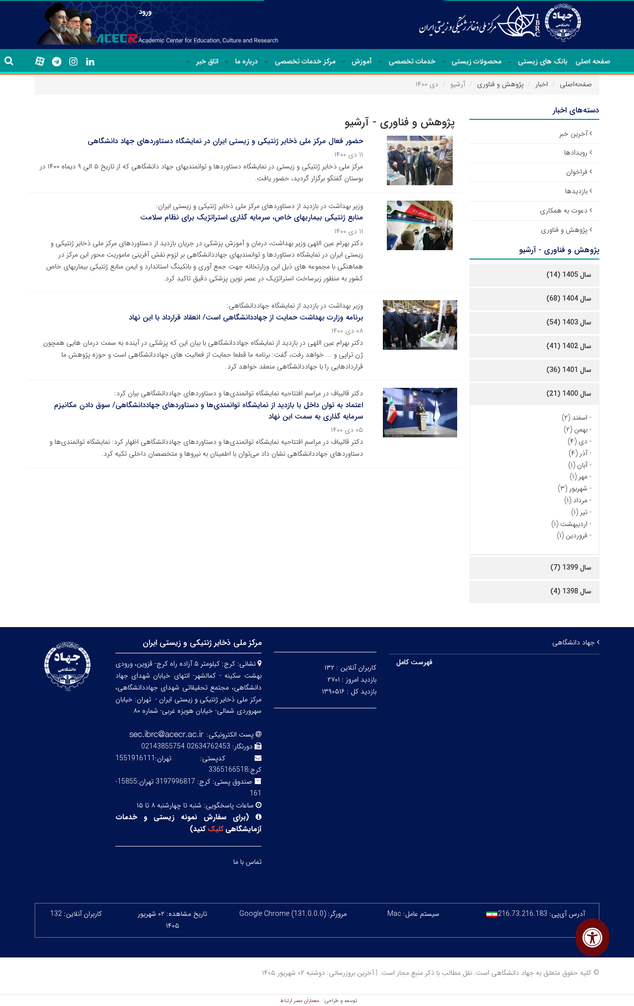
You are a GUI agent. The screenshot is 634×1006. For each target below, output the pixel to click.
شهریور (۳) (572, 488)
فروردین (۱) (572, 535)
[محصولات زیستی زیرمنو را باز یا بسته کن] (443, 62)
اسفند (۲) (574, 417)
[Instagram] (73, 61)
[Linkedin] (90, 61)
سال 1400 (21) (568, 393)
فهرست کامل (414, 662)
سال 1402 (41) (568, 346)
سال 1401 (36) (568, 370)
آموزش (362, 61)
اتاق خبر (207, 61)
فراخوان (576, 171)
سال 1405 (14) (568, 274)
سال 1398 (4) (570, 591)
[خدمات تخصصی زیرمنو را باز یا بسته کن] (380, 62)
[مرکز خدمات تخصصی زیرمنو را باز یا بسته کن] (266, 62)
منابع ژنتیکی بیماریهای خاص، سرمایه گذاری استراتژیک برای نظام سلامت (251, 217)
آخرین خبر (573, 133)
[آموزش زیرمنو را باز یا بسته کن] (343, 62)
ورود (145, 11)
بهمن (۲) (575, 429)
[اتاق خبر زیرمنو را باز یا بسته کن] (188, 62)
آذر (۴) (578, 453)
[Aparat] (39, 61)
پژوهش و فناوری (500, 84)
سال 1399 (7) (570, 567)
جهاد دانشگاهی (574, 642)
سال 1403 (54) (568, 322)
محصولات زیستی (476, 61)
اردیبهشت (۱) (569, 524)
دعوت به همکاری (563, 210)
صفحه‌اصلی (576, 84)
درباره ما (246, 61)
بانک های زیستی (543, 61)
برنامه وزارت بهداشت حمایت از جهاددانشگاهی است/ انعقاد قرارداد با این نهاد (246, 317)
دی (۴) (577, 441)
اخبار (541, 84)
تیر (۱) (579, 512)
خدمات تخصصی (412, 61)
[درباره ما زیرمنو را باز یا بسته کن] (226, 62)
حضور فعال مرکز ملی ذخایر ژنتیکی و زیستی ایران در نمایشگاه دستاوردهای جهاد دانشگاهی (225, 141)
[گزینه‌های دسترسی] (592, 937)
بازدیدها (576, 191)
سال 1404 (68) (568, 298)
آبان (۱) (577, 465)
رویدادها (575, 152)
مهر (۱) (578, 476)
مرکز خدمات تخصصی (305, 61)
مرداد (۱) (575, 500)
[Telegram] (56, 61)
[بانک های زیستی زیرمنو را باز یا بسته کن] (509, 62)
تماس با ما (247, 861)
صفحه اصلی (593, 61)
